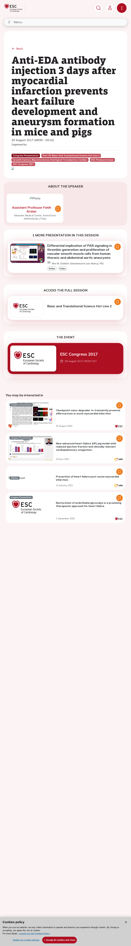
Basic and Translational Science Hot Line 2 (79, 306)
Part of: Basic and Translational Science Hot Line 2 (71, 155)
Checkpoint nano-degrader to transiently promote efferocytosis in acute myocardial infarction (88, 412)
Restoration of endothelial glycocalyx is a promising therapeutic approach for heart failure (88, 504)
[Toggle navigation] (122, 8)
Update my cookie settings (26, 940)
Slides (52, 268)
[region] (65, 931)
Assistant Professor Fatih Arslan (31, 209)
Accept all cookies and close (60, 940)
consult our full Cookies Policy (34, 933)
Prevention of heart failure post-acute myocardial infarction (87, 478)
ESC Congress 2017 (79, 354)
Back (19, 48)
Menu (18, 22)
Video (62, 268)
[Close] (125, 922)
